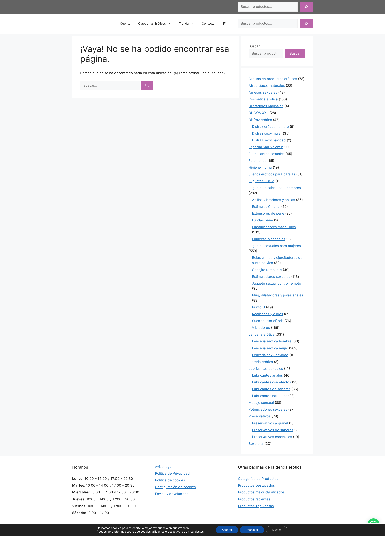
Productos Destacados (256, 485)
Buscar (254, 46)
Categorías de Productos (258, 479)
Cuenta (125, 23)
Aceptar (227, 529)
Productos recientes (254, 499)
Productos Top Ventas (256, 506)
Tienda (184, 23)
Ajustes (276, 529)
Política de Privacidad (172, 473)
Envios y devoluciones (172, 494)
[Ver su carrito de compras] (226, 24)
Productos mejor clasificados (261, 492)
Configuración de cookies (175, 487)
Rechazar (252, 529)
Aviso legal (163, 467)
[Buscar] (306, 7)
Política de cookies (170, 480)
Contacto (208, 23)
